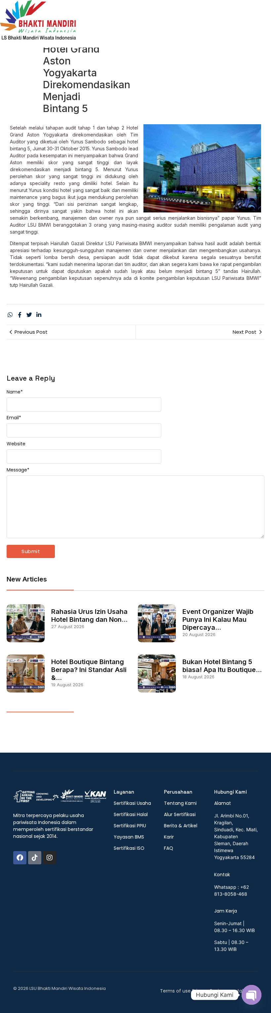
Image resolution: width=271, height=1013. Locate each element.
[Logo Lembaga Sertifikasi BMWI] (38, 23)
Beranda (102, 25)
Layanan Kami (185, 25)
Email (14, 417)
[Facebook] (19, 857)
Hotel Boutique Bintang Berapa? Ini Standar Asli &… (89, 670)
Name (15, 392)
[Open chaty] (251, 995)
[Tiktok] (34, 857)
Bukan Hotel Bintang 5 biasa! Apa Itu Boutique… (222, 666)
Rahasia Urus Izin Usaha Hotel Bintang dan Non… (89, 615)
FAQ (241, 25)
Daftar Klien (108, 34)
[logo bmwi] (59, 796)
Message (18, 470)
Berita (220, 25)
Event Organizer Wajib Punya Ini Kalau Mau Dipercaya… (217, 619)
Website (16, 443)
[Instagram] (49, 857)
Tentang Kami (139, 25)
